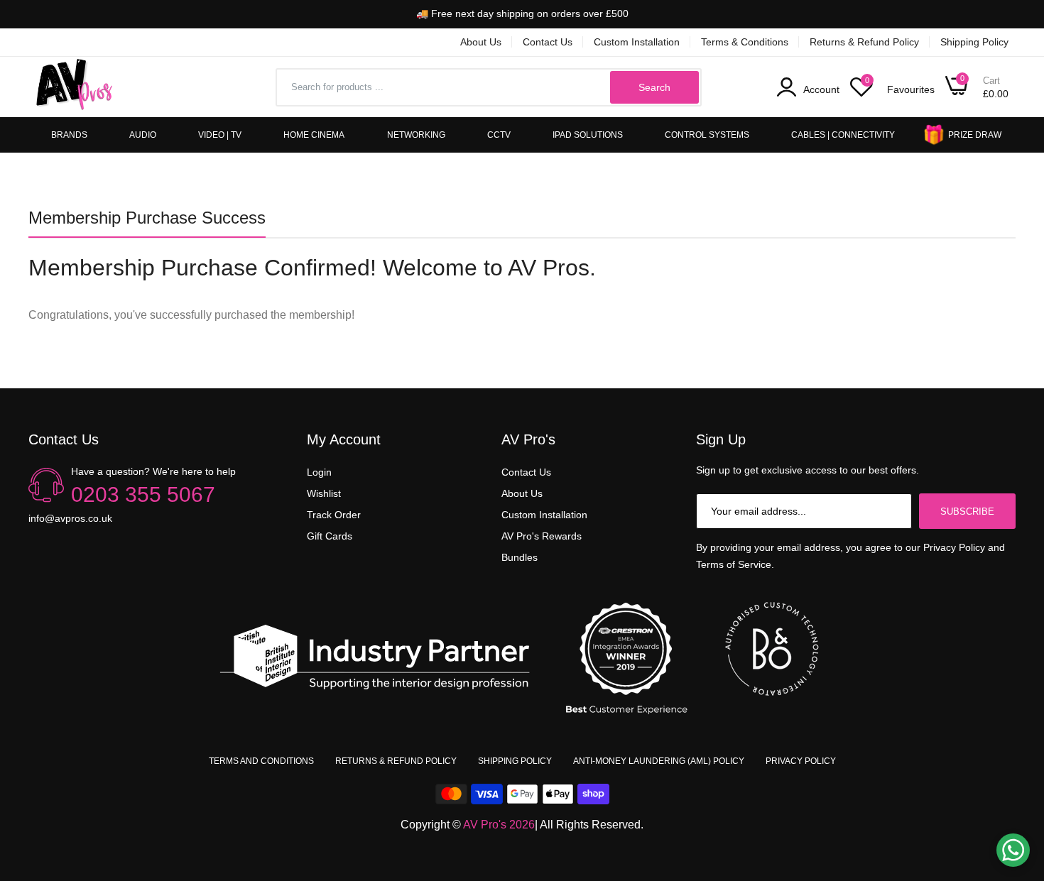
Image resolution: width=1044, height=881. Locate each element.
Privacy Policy (801, 761)
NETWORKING (416, 135)
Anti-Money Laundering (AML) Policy (658, 761)
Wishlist (324, 493)
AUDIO (142, 135)
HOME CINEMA (313, 135)
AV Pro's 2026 (499, 825)
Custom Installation (637, 42)
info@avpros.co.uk (70, 518)
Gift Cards (329, 536)
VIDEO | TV (219, 135)
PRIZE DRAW (974, 135)
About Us (480, 42)
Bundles (519, 557)
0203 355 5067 (143, 494)
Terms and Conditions (261, 761)
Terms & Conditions (744, 42)
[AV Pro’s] (75, 87)
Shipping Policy (974, 42)
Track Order (334, 514)
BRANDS (69, 135)
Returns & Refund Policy (864, 42)
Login (319, 472)
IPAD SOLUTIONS (588, 135)
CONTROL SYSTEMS (707, 135)
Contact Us (547, 42)
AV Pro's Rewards (541, 536)
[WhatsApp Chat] (1013, 850)
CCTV (499, 135)
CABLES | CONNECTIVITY (843, 135)
